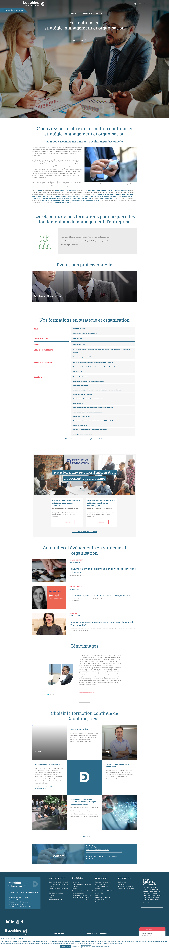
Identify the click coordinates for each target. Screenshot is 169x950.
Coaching (75, 886)
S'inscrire (67, 522)
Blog (50, 897)
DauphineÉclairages (15, 884)
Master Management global (119, 190)
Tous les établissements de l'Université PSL (45, 787)
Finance (74, 888)
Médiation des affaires (110, 196)
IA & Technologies (15, 904)
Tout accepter (65, 947)
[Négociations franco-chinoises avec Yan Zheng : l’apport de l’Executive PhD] (49, 623)
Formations (75, 13)
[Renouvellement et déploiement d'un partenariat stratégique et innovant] (49, 570)
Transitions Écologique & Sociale (20, 906)
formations (38, 190)
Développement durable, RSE (82, 884)
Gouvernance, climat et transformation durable (49, 196)
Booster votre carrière (79, 729)
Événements (124, 878)
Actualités (121, 884)
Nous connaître (57, 878)
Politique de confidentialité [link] (100, 947)
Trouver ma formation (102, 886)
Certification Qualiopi (56, 893)
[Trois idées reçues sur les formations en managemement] (49, 597)
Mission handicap (54, 899)
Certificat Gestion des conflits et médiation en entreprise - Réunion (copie (101, 503)
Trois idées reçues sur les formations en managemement (100, 595)
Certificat (98, 902)
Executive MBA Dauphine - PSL (95, 190)
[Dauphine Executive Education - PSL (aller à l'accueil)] (34, 4)
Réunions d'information (126, 886)
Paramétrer (86, 947)
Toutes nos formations (84, 40)
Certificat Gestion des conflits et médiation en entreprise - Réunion (66, 503)
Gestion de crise (107, 198)
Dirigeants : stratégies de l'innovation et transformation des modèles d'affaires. (70, 200)
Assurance (75, 882)
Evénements (122, 882)
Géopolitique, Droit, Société (18, 897)
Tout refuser (76, 947)
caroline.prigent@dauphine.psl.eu (97, 849)
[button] (48, 694)
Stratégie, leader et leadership (60, 198)
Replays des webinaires (126, 888)
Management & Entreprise (17, 902)
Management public (78, 893)
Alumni (51, 895)
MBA (96, 895)
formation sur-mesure (62, 202)
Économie (12, 900)
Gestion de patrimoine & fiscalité (83, 891)
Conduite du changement (125, 194)
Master (97, 888)
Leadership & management (81, 198)
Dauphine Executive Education (65, 190)
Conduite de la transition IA (106, 194)
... (66, 13)
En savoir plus (147, 903)
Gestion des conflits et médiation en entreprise (84, 196)
